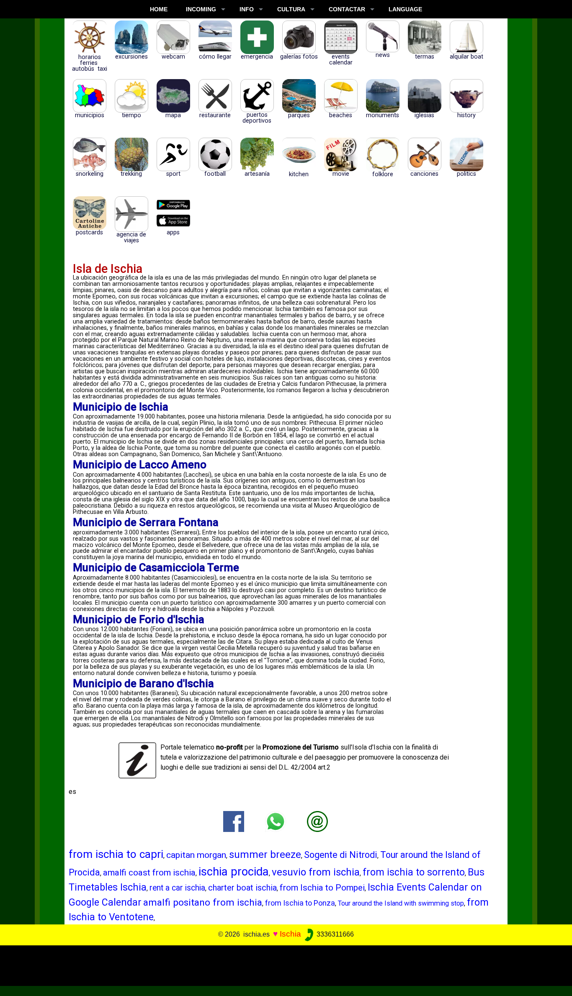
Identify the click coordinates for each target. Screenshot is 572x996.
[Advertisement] (280, 964)
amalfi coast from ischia (149, 873)
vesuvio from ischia (316, 872)
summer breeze (265, 854)
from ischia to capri (116, 854)
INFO (247, 9)
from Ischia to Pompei (322, 888)
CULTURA (291, 9)
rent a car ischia (177, 888)
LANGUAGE (405, 9)
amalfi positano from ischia (202, 902)
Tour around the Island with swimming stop (401, 903)
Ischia (290, 933)
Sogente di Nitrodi (340, 855)
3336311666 (334, 934)
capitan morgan (196, 855)
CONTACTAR (347, 9)
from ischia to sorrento (414, 872)
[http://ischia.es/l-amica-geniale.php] (317, 821)
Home (158, 9)
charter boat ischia (242, 888)
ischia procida (233, 871)
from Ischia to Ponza (300, 902)
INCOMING (201, 9)
